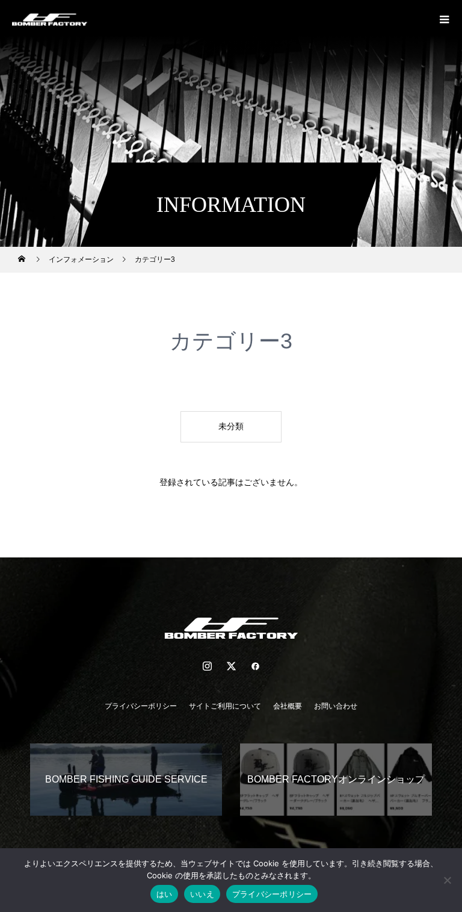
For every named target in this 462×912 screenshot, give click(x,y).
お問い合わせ (335, 706)
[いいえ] (447, 880)
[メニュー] (444, 18)
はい (164, 894)
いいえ (202, 894)
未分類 (231, 426)
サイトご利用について (225, 706)
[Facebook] (255, 666)
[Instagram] (207, 666)
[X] (231, 666)
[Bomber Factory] (231, 628)
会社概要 (287, 706)
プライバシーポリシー (141, 706)
